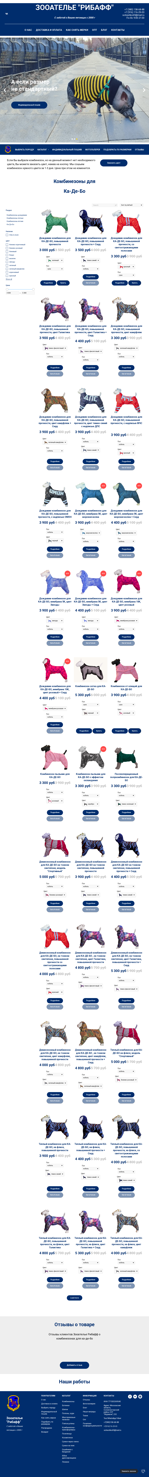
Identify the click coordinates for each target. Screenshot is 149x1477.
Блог (104, 30)
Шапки (65, 1409)
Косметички (67, 1438)
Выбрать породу (24, 149)
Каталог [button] (42, 149)
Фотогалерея (92, 149)
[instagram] (140, 1398)
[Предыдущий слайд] (4, 90)
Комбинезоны (68, 1401)
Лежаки (65, 1462)
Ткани (85, 1415)
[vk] (6, 13)
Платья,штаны (68, 1423)
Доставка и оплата (49, 30)
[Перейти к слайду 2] (74, 139)
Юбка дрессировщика (69, 1457)
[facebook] (130, 1398)
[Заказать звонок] (143, 1471)
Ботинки (65, 1405)
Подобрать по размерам (117, 149)
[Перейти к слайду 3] (76, 139)
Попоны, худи (68, 1413)
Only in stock (14, 235)
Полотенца (66, 1434)
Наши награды (89, 1412)
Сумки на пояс (68, 1445)
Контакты (118, 30)
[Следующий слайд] (144, 90)
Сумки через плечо (70, 1441)
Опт (94, 30)
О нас (28, 30)
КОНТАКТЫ (109, 1396)
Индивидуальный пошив (67, 149)
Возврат (44, 1432)
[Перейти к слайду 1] (72, 139)
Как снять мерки (77, 30)
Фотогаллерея (89, 1404)
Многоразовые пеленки (68, 1418)
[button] (113, 162)
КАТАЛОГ (66, 1396)
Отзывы (139, 149)
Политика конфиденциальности (92, 1424)
